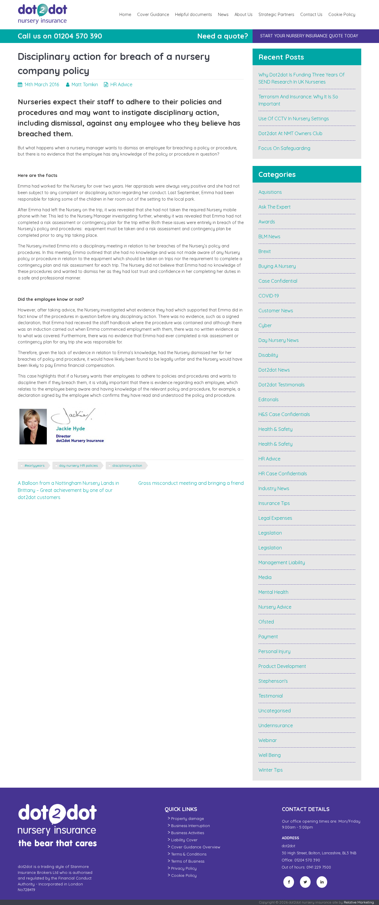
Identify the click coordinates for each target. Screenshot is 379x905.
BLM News (269, 236)
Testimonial (270, 696)
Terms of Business (187, 861)
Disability (268, 355)
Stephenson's (273, 681)
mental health (273, 592)
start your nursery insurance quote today (309, 36)
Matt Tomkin (85, 84)
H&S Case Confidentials (284, 414)
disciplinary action (127, 465)
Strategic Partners (276, 14)
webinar (267, 740)
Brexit (264, 251)
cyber (265, 325)
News (223, 14)
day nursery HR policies (78, 465)
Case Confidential (277, 281)
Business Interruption (190, 825)
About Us (244, 14)
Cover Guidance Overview (195, 847)
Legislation (270, 533)
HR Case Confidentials (282, 474)
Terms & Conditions (188, 854)
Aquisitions (270, 192)
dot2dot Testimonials (281, 385)
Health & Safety (275, 429)
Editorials (268, 399)
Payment (268, 636)
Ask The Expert (274, 207)
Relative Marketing (359, 902)
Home (125, 14)
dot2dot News (274, 370)
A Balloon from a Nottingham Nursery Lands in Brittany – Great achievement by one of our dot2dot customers (68, 490)
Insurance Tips (274, 503)
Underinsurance (275, 725)
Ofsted (266, 622)
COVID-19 (268, 296)
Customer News (275, 311)
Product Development (282, 666)
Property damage (187, 818)
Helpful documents (193, 14)
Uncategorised (274, 711)
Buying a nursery (277, 266)
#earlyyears (34, 465)
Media (265, 577)
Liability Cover (184, 839)
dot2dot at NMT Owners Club (290, 133)
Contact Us (311, 14)
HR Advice (121, 84)
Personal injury (274, 651)
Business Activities (187, 832)
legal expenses (275, 518)
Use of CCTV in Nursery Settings (293, 118)
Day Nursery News (278, 340)
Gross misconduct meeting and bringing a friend (191, 483)
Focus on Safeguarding (284, 148)
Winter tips (270, 770)
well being (269, 755)
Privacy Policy (184, 868)
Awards (266, 222)
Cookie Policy (341, 14)
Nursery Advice (274, 607)
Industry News (273, 488)
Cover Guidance (153, 14)
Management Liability (281, 562)
